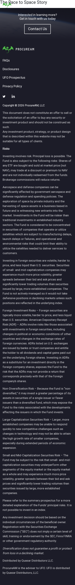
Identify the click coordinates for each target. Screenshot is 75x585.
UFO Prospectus (14, 78)
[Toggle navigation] (68, 5)
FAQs (6, 61)
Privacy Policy (12, 86)
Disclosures (11, 69)
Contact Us (37, 29)
